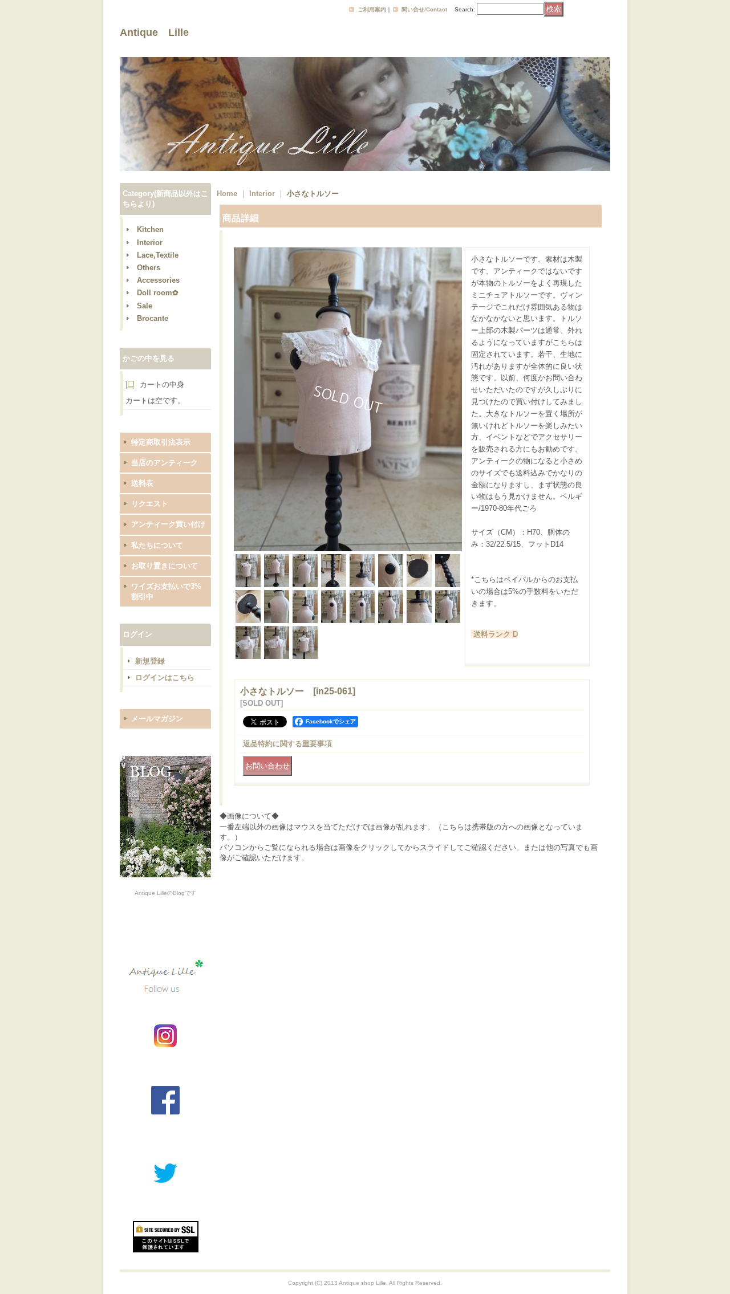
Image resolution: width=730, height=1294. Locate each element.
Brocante (152, 318)
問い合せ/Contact (424, 9)
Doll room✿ (158, 292)
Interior (150, 242)
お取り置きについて (164, 565)
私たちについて (157, 545)
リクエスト (149, 503)
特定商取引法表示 (160, 442)
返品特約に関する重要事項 (287, 743)
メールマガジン (157, 718)
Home (227, 193)
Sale (144, 306)
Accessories (158, 280)
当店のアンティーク (164, 462)
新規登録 (150, 661)
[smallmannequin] (348, 548)
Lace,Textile (158, 255)
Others (148, 267)
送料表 (142, 483)
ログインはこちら (164, 677)
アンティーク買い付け (168, 524)
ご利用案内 (372, 9)
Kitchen (150, 229)
